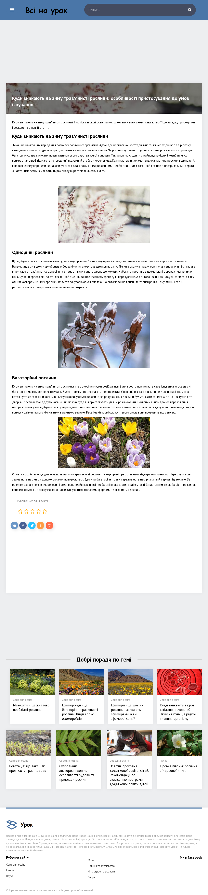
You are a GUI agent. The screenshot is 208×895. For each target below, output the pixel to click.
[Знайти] (190, 10)
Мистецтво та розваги (101, 871)
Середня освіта (38, 501)
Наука (9, 876)
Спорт (91, 877)
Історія (10, 870)
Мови (91, 860)
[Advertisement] (104, 54)
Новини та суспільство (101, 866)
